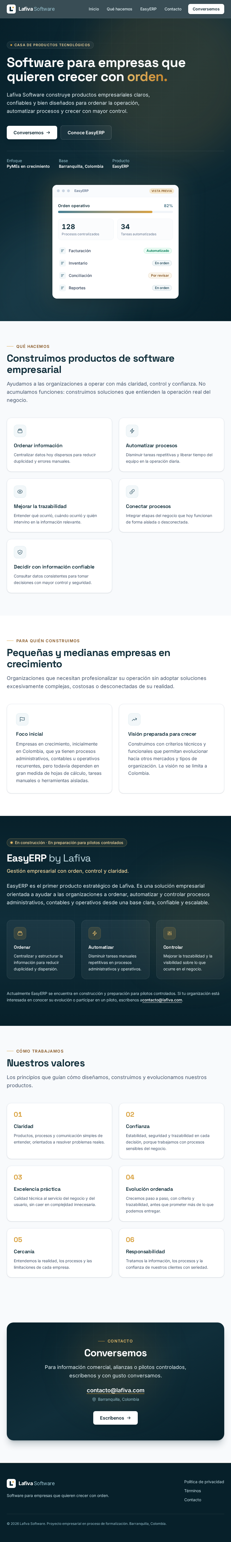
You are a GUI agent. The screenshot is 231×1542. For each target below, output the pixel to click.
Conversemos (206, 8)
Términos (192, 1490)
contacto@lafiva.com (162, 999)
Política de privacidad (204, 1481)
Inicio (94, 8)
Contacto (173, 8)
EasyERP (148, 8)
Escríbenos (112, 1418)
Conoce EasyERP (86, 132)
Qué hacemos (119, 8)
